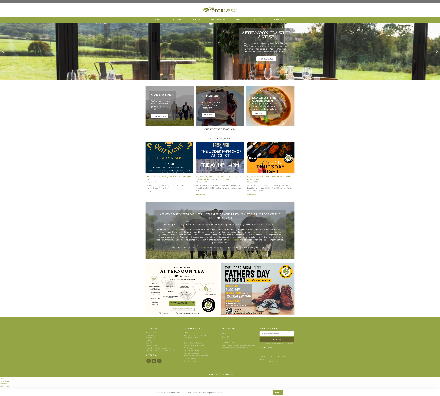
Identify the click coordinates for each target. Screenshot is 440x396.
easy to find (200, 247)
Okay (278, 392)
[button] (3, 51)
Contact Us (226, 337)
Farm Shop (4, 381)
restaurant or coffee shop (262, 232)
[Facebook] (154, 361)
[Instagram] (159, 361)
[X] (148, 361)
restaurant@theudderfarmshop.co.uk (161, 350)
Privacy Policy (213, 374)
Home (2, 378)
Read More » (150, 192)
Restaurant (4, 386)
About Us (225, 333)
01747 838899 (151, 345)
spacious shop (173, 229)
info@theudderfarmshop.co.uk (158, 348)
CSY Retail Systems (275, 362)
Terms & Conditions (226, 374)
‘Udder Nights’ (232, 240)
